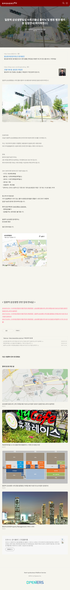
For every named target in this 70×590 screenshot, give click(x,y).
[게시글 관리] (11, 330)
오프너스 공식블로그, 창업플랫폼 (16, 540)
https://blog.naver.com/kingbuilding (15, 67)
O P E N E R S (9, 3)
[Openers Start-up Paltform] (35, 583)
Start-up (6, 338)
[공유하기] (9, 330)
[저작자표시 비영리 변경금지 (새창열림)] (23, 330)
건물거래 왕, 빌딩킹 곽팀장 (13, 70)
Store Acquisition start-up (16, 338)
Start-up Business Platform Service (35, 573)
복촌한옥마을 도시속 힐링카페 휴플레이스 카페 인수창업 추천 (17, 343)
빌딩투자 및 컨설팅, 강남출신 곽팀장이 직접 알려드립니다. (22, 72)
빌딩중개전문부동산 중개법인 (14, 56)
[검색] (64, 3)
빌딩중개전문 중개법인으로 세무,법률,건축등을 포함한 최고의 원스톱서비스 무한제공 (30, 59)
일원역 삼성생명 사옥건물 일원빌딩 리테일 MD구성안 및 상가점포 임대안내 (20, 345)
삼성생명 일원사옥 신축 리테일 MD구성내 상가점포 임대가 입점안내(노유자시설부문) (22, 341)
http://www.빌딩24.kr (10, 54)
